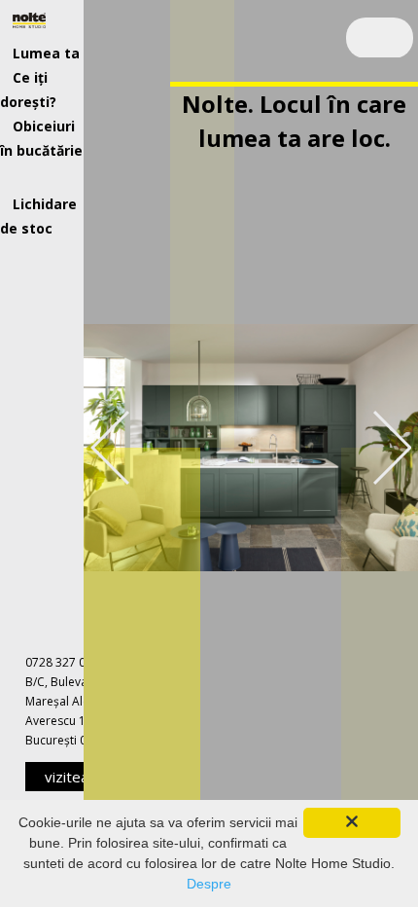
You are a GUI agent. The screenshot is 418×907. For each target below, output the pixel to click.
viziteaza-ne (77, 779)
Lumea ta (46, 53)
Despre (209, 883)
